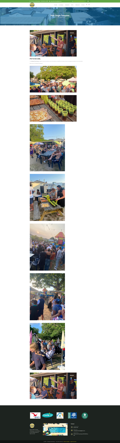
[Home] (32, 5)
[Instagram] (88, 1)
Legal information (73, 441)
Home (56, 17)
